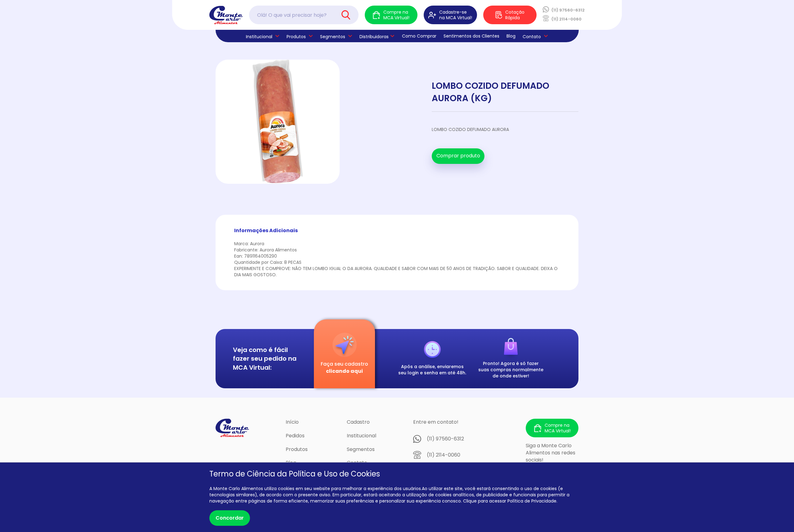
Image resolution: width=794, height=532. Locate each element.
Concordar (230, 517)
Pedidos (295, 435)
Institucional (361, 435)
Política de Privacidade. (532, 501)
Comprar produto (458, 155)
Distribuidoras (374, 37)
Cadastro (358, 422)
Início (292, 422)
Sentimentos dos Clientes (471, 36)
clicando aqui (344, 371)
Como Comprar (419, 36)
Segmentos (332, 37)
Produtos (296, 37)
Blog (510, 36)
